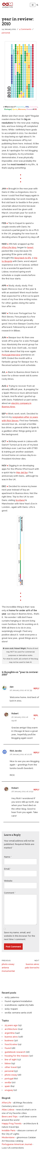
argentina (9, 1033)
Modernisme (8, 1137)
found (8, 1048)
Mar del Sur (22, 472)
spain (7, 1086)
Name (8, 857)
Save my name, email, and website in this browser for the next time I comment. (19, 936)
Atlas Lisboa (8, 1109)
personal (6, 33)
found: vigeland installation (18, 1001)
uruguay (9, 1090)
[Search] (37, 5)
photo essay (11, 1074)
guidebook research (15, 1052)
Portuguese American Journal (17, 1144)
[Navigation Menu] (32, 5)
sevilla (8, 1082)
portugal (9, 1078)
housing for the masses (16, 1055)
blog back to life (22, 258)
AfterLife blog (9, 247)
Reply (36, 688)
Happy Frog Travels (11, 1123)
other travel (11, 1067)
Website (8, 880)
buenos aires (11, 1036)
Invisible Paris (8, 1130)
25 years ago (11, 1025)
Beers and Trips (9, 1116)
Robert (14, 713)
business (9, 1040)
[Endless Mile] (7, 5)
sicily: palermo (12, 997)
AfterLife (6, 1102)
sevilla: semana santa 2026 (18, 1012)
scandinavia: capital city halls (19, 1005)
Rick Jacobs (16, 750)
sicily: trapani (11, 1009)
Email (7, 869)
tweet (30, 247)
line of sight (11, 1059)
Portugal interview (11, 354)
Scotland (20, 500)
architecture (11, 1029)
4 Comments (25, 29)
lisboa (8, 1063)
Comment (9, 892)
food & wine (11, 1044)
